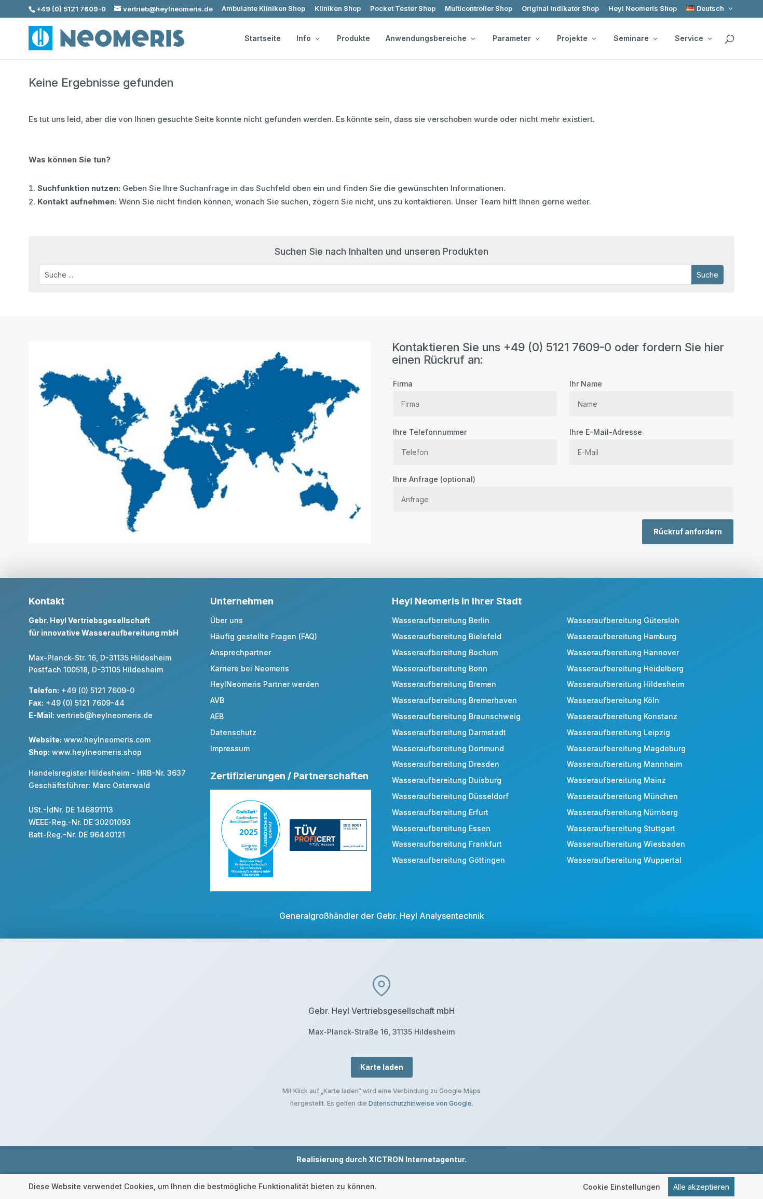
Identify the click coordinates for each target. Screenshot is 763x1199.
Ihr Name (585, 383)
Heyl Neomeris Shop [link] (642, 8)
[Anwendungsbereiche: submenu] (473, 38)
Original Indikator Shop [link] (560, 8)
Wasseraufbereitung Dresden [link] (445, 764)
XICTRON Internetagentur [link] (417, 1159)
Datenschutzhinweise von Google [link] (420, 1103)
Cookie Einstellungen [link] (621, 1186)
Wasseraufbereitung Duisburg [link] (446, 780)
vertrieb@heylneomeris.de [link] (105, 715)
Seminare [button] (631, 38)
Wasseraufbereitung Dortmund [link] (448, 748)
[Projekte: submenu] (594, 38)
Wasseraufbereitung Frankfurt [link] (447, 843)
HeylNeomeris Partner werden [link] (264, 684)
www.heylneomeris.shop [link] (97, 752)
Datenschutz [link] (233, 732)
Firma (403, 383)
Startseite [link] (262, 38)
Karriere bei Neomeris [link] (249, 668)
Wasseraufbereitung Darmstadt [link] (449, 732)
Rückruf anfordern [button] (687, 531)
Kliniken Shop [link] (338, 8)
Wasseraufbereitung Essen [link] (441, 828)
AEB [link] (217, 716)
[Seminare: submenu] (655, 38)
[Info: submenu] (317, 38)
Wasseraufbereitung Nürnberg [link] (622, 812)
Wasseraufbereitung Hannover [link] (623, 652)
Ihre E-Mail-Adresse (605, 432)
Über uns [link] (226, 620)
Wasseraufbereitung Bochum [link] (445, 652)
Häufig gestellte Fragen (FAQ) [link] (263, 636)
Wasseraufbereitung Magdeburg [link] (626, 748)
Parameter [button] (512, 38)
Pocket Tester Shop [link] (402, 8)
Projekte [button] (572, 38)
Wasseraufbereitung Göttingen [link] (448, 860)
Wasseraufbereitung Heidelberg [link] (625, 668)
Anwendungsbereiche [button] (426, 38)
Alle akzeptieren (701, 1186)
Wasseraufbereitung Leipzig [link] (618, 732)
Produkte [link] (353, 38)
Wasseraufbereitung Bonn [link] (439, 668)
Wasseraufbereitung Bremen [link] (444, 684)
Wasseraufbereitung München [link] (622, 796)
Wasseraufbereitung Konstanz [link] (622, 716)
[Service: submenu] (709, 38)
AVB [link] (217, 700)
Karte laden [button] (381, 1067)
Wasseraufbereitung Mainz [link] (616, 780)
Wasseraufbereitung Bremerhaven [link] (454, 700)
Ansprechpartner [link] (240, 652)
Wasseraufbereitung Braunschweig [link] (456, 716)
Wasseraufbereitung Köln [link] (613, 700)
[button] (707, 274)
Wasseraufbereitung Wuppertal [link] (624, 860)
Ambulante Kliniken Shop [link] (263, 8)
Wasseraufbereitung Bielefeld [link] (446, 636)
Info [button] (303, 38)
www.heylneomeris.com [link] (107, 739)
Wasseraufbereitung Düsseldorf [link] (450, 796)
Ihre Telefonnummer (430, 432)
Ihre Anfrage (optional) (434, 479)
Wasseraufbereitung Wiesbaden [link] (626, 843)
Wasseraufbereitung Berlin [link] (440, 620)
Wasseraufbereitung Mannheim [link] (624, 764)
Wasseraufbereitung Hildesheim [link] (625, 684)
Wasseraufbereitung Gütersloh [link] (623, 620)
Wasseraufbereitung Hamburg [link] (621, 636)
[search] (729, 39)
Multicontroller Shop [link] (478, 8)
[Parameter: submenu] (537, 38)
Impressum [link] (230, 748)
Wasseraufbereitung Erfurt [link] (440, 812)
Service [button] (689, 38)
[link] (710, 8)
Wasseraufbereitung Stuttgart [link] (621, 828)
